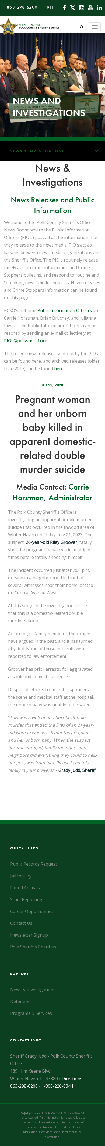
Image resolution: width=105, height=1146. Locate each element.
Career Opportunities (32, 911)
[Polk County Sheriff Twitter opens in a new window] (71, 7)
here (59, 369)
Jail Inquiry (21, 876)
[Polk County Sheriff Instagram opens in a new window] (80, 7)
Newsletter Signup (29, 935)
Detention (20, 1001)
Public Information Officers (64, 310)
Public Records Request (33, 864)
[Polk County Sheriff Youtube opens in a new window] (89, 7)
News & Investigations (37, 150)
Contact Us (21, 923)
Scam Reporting (26, 899)
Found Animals (25, 888)
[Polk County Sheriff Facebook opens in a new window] (63, 7)
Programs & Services (31, 1013)
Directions (72, 1078)
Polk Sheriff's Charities (33, 947)
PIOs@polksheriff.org (25, 341)
